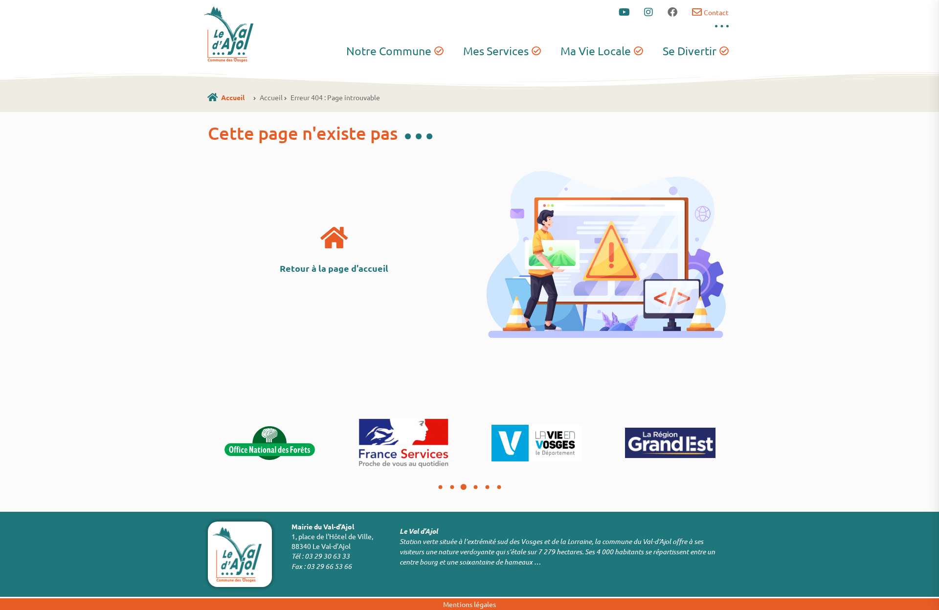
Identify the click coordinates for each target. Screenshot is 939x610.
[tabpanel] (269, 442)
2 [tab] (452, 487)
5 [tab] (487, 487)
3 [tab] (464, 487)
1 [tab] (440, 487)
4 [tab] (475, 487)
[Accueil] (212, 97)
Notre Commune (388, 51)
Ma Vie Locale (595, 51)
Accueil (233, 97)
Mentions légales (469, 604)
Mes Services (496, 51)
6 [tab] (499, 487)
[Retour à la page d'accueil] (334, 237)
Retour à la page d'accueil (334, 268)
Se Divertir (689, 51)
